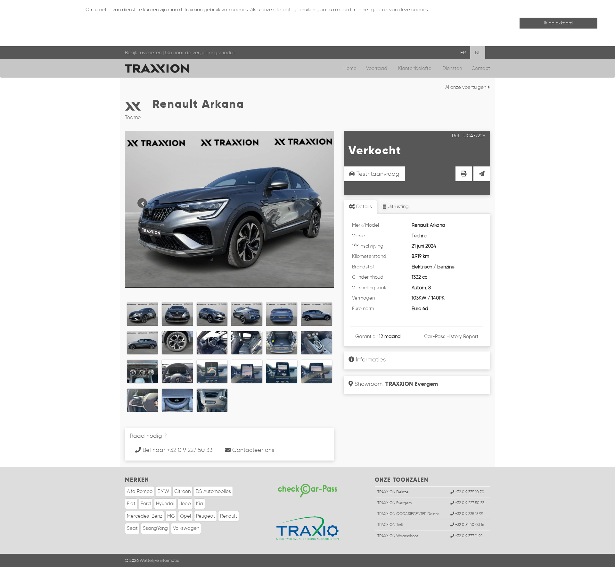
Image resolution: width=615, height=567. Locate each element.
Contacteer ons (252, 449)
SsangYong (155, 528)
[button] (140, 201)
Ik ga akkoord (558, 23)
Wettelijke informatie (159, 560)
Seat (132, 528)
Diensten (452, 68)
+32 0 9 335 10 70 (469, 491)
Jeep (185, 503)
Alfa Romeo (139, 491)
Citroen (182, 491)
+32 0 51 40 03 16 (469, 524)
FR (463, 52)
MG (171, 516)
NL (477, 52)
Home (350, 68)
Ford (146, 503)
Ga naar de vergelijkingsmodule (200, 52)
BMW (163, 491)
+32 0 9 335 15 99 (468, 513)
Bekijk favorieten (143, 52)
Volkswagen (186, 528)
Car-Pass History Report (451, 336)
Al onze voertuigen (466, 87)
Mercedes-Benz (144, 516)
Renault (228, 516)
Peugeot (205, 516)
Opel (185, 516)
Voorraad (377, 68)
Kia (199, 503)
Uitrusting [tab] (397, 206)
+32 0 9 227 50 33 (469, 502)
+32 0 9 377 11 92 (468, 535)
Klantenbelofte (415, 68)
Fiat (131, 503)
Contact (481, 68)
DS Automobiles (213, 491)
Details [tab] (363, 206)
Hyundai (165, 503)
